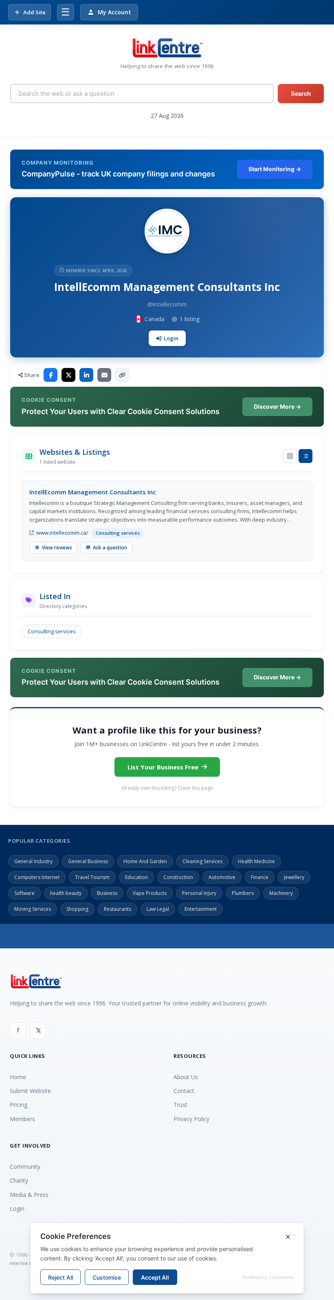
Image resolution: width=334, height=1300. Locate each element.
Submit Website (30, 1091)
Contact (184, 1091)
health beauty (65, 893)
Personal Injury (199, 893)
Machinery (281, 893)
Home (18, 1077)
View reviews (57, 547)
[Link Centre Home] (167, 48)
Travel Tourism (92, 877)
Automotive (222, 877)
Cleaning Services (202, 861)
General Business (88, 861)
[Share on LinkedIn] (86, 375)
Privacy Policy (191, 1119)
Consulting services (52, 631)
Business (107, 893)
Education (136, 877)
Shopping (77, 909)
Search (301, 93)
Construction (178, 877)
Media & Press (29, 1195)
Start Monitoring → (274, 168)
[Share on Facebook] (50, 375)
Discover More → (277, 406)
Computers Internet (36, 877)
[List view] (305, 456)
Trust (180, 1104)
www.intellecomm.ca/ (62, 532)
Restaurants (117, 909)
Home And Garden (145, 861)
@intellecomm (167, 304)
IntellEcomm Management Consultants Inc (92, 492)
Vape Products (150, 893)
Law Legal (158, 909)
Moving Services (32, 909)
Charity (19, 1180)
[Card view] (290, 456)
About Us (186, 1077)
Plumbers (243, 893)
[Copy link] (122, 375)
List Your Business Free (162, 767)
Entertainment (201, 909)
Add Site (34, 12)
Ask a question (110, 547)
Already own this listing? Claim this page (167, 787)
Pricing (18, 1104)
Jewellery (294, 877)
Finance (259, 877)
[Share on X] (68, 375)
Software (24, 893)
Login (171, 338)
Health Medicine (256, 861)
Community (25, 1166)
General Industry (33, 861)
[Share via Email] (104, 375)
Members (22, 1119)
